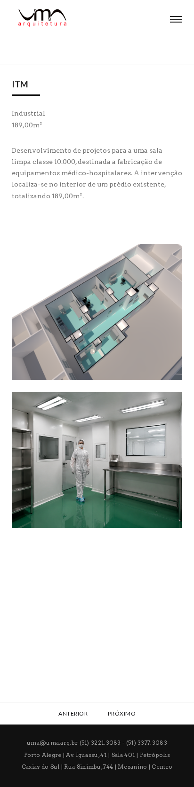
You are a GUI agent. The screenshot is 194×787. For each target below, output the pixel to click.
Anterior (72, 713)
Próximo (122, 713)
